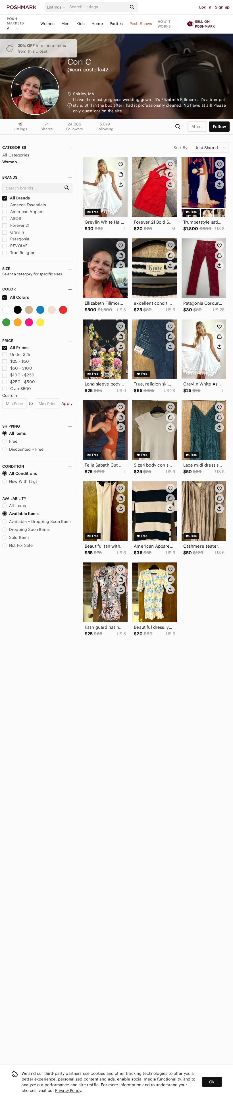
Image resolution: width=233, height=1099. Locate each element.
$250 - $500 (22, 381)
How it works (164, 23)
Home (97, 23)
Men (65, 23)
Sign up (222, 7)
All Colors (19, 297)
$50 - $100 (21, 368)
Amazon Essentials (27, 204)
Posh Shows (141, 23)
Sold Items (19, 537)
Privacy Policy (68, 1090)
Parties (116, 23)
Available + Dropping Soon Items (40, 521)
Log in (205, 7)
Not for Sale (21, 545)
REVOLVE (18, 245)
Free (13, 441)
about (197, 126)
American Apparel (27, 211)
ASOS (15, 218)
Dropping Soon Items (29, 529)
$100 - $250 (22, 375)
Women (47, 23)
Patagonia (19, 239)
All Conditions (23, 473)
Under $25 (20, 354)
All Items (17, 433)
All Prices (19, 347)
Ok (212, 1081)
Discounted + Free (26, 449)
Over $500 (20, 388)
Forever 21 (19, 225)
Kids (80, 23)
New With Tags (23, 481)
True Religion (22, 252)
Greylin (16, 232)
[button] (57, 7)
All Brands (19, 198)
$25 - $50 (19, 361)
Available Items (24, 513)
